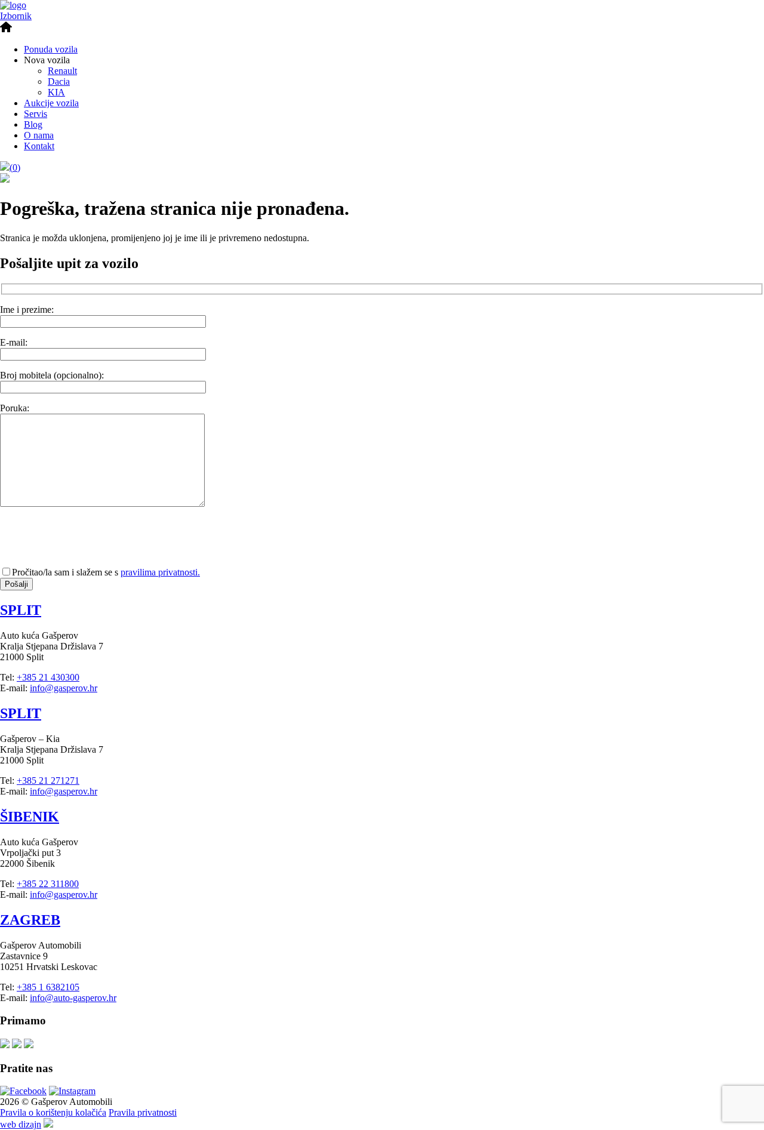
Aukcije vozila (51, 103)
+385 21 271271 (48, 780)
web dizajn (20, 1124)
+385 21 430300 (48, 677)
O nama (39, 135)
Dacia (59, 81)
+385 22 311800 (48, 884)
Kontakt (39, 146)
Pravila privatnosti (143, 1112)
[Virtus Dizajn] (48, 1124)
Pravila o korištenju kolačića (53, 1112)
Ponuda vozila (51, 49)
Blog (33, 124)
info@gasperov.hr (63, 688)
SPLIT (20, 610)
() (15, 167)
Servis (35, 114)
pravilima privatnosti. (160, 572)
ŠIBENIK (29, 816)
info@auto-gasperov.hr (73, 998)
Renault (62, 71)
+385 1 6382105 (48, 987)
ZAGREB (30, 920)
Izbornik (16, 16)
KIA (56, 92)
